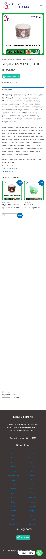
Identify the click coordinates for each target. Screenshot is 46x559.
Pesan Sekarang (13, 76)
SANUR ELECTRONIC (20, 5)
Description (7, 89)
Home (4, 59)
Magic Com (12, 59)
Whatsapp (25, 537)
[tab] (23, 89)
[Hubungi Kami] (39, 553)
